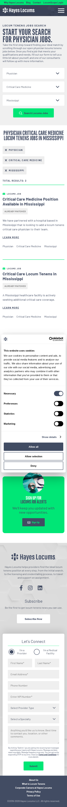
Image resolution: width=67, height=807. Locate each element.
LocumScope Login (53, 2)
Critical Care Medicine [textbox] (19, 86)
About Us (33, 780)
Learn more (11, 237)
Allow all (33, 446)
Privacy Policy (34, 791)
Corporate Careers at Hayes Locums (33, 787)
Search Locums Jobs (36, 113)
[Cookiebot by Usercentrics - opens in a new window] (49, 339)
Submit (33, 766)
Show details (49, 437)
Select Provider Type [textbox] (22, 707)
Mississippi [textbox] (13, 100)
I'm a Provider (22, 652)
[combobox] (33, 73)
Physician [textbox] (12, 73)
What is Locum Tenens (33, 783)
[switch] (58, 403)
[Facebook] (21, 588)
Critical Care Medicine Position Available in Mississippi (30, 201)
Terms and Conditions (47, 754)
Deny (33, 465)
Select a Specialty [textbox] (21, 719)
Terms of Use (33, 795)
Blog (28, 2)
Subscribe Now (33, 618)
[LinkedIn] (40, 588)
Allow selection (33, 456)
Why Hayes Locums (14, 2)
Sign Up (36, 522)
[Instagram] (30, 588)
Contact (37, 2)
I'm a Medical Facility (50, 652)
